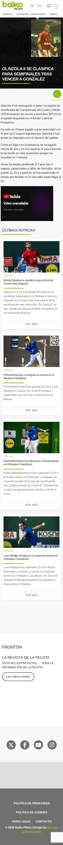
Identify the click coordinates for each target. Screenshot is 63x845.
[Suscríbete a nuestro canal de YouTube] (38, 746)
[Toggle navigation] (56, 6)
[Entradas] (47, 5)
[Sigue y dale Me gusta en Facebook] (24, 746)
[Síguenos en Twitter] (11, 746)
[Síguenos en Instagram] (52, 746)
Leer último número (18, 676)
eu (38, 5)
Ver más (31, 324)
